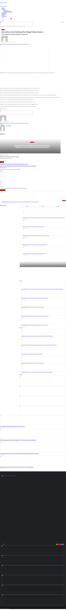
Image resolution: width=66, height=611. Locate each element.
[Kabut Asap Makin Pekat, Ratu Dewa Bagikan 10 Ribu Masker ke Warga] (33, 560)
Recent (42, 206)
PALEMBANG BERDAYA (8, 11)
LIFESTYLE (4, 16)
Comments (57, 206)
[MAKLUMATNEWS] (3, 2)
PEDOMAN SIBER (63, 609)
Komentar (1, 170)
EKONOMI (3, 14)
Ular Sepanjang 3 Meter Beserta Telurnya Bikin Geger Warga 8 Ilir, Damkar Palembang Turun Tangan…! (19, 453)
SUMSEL (3, 9)
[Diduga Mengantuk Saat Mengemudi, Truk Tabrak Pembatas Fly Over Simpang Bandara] (33, 461)
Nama (1, 181)
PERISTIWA (3, 29)
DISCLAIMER (57, 609)
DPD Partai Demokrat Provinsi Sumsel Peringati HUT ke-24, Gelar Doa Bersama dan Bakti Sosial (18, 440)
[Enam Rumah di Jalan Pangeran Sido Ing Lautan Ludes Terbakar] (33, 316)
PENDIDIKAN (4, 13)
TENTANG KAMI (44, 609)
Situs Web (1, 186)
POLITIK (3, 15)
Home (1, 26)
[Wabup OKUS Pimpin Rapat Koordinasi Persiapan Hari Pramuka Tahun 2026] (33, 590)
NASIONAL (4, 8)
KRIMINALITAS (4, 12)
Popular (27, 206)
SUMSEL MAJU (6, 10)
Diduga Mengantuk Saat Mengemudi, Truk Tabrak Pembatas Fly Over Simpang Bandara (16, 467)
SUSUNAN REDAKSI (50, 609)
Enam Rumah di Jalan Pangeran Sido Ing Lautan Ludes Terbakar (12, 426)
